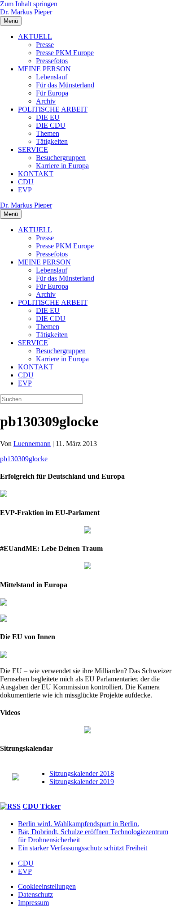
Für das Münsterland (65, 85)
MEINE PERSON (44, 69)
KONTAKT (35, 174)
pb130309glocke (24, 459)
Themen (47, 133)
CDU (26, 182)
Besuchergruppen (61, 157)
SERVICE (33, 149)
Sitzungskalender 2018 (81, 773)
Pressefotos (52, 61)
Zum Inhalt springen (28, 4)
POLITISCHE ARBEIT (53, 109)
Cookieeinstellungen (47, 886)
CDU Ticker (41, 806)
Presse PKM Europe (65, 52)
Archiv (46, 101)
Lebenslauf (51, 77)
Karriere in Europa (62, 165)
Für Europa (52, 93)
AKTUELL (35, 36)
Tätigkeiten (52, 141)
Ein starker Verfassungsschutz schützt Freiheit (82, 848)
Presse (45, 44)
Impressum (33, 902)
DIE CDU (51, 125)
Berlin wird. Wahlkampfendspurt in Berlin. (78, 823)
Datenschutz (35, 894)
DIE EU (48, 117)
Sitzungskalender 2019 (81, 781)
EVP (25, 190)
